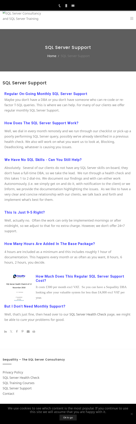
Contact (8, 393)
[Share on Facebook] (17, 331)
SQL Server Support (17, 388)
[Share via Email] (28, 331)
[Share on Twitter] (11, 331)
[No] (131, 414)
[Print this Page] (34, 331)
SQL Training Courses (19, 383)
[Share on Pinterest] (22, 331)
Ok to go (68, 417)
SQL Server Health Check (87, 314)
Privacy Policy (13, 372)
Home (51, 56)
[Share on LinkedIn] (5, 331)
